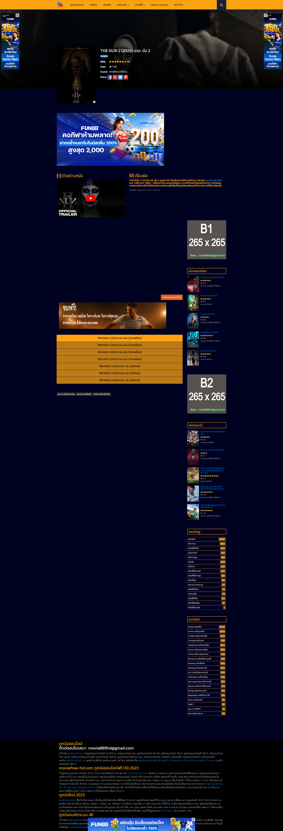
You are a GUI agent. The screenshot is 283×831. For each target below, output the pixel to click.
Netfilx (165, 760)
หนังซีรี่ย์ (139, 4)
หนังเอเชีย (122, 4)
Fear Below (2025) (208, 295)
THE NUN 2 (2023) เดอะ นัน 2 (125, 51)
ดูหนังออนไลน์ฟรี (213, 180)
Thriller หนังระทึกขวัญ (101, 394)
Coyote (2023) (207, 314)
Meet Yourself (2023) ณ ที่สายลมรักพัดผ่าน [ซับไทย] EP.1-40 (212, 470)
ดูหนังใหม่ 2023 (67, 800)
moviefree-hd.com (137, 773)
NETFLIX (178, 4)
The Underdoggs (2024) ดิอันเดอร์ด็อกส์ (212, 506)
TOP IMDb (167, 810)
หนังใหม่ (93, 4)
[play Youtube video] (91, 198)
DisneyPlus (176, 760)
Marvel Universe (159, 4)
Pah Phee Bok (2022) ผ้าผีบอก (212, 432)
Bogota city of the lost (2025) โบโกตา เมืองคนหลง (212, 487)
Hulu (212, 760)
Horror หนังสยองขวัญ (66, 394)
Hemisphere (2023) (209, 332)
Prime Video (190, 760)
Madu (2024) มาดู (208, 350)
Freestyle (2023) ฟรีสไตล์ (212, 277)
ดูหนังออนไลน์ (77, 4)
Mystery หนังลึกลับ (84, 394)
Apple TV (204, 760)
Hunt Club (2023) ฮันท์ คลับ (212, 450)
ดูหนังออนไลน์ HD (76, 760)
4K (143, 803)
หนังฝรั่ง (107, 4)
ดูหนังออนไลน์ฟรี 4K (150, 760)
